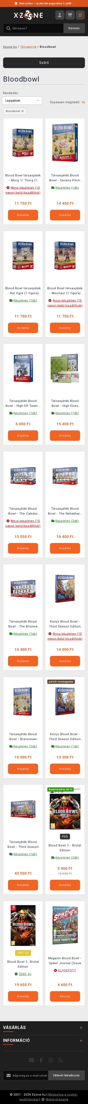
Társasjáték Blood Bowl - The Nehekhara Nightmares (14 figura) (65, 511)
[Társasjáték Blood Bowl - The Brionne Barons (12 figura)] (23, 588)
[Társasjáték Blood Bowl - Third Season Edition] (23, 809)
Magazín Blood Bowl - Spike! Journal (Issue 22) (65, 961)
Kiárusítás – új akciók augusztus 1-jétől (46, 3)
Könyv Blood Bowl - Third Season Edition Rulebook (65, 624)
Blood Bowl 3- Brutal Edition (23, 964)
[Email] (31, 1060)
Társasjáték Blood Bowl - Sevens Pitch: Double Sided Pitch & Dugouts (65, 178)
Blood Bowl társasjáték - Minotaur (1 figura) (65, 290)
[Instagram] (51, 1060)
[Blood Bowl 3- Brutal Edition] (23, 925)
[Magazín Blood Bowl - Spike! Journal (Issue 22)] (65, 925)
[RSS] (60, 1060)
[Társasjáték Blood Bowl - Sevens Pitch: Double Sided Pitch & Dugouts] (65, 142)
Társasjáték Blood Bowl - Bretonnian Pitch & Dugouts (23, 737)
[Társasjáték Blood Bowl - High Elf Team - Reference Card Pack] (23, 368)
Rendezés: (11, 93)
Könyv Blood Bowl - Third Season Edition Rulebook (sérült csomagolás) (65, 737)
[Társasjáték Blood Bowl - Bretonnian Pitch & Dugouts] (23, 701)
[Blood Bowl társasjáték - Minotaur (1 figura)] (65, 255)
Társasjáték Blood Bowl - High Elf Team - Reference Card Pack (23, 404)
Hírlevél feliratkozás (66, 1075)
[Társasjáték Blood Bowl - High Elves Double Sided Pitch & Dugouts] (65, 368)
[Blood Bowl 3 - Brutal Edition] (65, 809)
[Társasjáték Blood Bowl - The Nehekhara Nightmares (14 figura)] (65, 475)
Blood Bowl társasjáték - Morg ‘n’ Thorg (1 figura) (23, 178)
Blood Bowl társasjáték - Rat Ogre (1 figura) (23, 290)
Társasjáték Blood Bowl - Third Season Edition (23, 845)
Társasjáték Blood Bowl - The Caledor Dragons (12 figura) (23, 511)
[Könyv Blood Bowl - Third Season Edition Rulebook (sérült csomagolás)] (65, 701)
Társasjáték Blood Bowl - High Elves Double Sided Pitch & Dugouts (65, 404)
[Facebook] (41, 1060)
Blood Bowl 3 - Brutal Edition (65, 848)
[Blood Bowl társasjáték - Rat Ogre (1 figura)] (23, 255)
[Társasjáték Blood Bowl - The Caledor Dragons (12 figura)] (23, 475)
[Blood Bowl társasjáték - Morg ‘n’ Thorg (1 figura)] (23, 142)
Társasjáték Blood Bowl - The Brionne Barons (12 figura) (23, 624)
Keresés (74, 28)
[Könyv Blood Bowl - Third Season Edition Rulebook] (65, 588)
